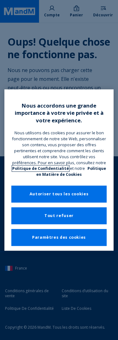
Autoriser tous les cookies (59, 194)
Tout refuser (59, 216)
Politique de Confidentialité (40, 168)
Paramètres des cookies (59, 237)
